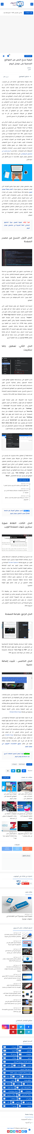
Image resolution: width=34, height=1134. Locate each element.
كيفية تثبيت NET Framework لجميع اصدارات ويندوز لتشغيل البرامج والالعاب (11, 978)
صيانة (7, 1076)
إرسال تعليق (26, 855)
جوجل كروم (26, 1076)
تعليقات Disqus (17, 848)
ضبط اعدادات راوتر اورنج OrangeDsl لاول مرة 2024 (11, 1010)
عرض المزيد (6, 777)
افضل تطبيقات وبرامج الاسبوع (17, 1061)
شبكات (10, 1058)
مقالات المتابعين (25, 1095)
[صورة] (27, 935)
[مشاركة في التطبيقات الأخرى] (8, 770)
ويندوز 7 (10, 1106)
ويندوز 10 (10, 1054)
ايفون (7, 1065)
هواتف (16, 1084)
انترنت (27, 1065)
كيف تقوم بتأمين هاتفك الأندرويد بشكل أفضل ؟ (15, 485)
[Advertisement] (17, 34)
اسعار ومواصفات (11, 1091)
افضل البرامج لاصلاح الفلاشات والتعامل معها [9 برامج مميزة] (12, 935)
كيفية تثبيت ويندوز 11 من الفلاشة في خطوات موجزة (19, 918)
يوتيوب (25, 1106)
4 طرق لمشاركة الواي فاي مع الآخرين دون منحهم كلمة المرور (13, 1002)
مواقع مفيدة (24, 1080)
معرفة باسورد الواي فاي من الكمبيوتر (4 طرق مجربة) (13, 943)
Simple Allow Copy (15, 712)
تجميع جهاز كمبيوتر (17, 1069)
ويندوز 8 (27, 1102)
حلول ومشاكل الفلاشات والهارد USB (17, 1073)
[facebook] (28, 1027)
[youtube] (13, 1027)
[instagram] (5, 1027)
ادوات (9, 1080)
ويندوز (25, 1047)
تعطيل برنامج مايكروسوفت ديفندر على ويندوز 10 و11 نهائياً (12, 960)
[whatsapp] (20, 1032)
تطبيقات (25, 1054)
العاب (16, 1076)
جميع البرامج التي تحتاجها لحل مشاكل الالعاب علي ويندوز (13, 952)
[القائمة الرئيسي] (31, 4)
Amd (7, 1084)
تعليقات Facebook (7, 848)
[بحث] (2, 4)
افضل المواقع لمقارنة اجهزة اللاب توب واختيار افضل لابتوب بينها (12, 994)
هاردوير (25, 1050)
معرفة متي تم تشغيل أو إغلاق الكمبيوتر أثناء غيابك (24, 816)
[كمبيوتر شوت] (17, 4)
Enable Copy (9, 735)
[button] (24, 770)
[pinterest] (13, 1032)
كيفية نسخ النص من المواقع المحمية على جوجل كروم (10, 796)
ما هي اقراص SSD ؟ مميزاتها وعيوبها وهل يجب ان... (12, 13)
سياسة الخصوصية (26, 1119)
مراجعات (10, 1098)
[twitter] (20, 1027)
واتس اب (25, 1098)
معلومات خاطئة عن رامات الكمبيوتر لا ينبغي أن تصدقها (9, 816)
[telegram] (28, 1032)
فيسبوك (27, 1084)
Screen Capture (13, 562)
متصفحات (26, 1091)
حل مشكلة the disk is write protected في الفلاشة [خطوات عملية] (12, 969)
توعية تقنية (28, 56)
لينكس (16, 1102)
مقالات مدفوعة (10, 1095)
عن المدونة (28, 1122)
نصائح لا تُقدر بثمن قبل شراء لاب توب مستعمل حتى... (25, 796)
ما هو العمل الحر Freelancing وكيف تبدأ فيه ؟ (10, 836)
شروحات (14, 764)
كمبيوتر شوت (10, 1128)
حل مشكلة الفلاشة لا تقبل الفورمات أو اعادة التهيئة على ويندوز (11, 986)
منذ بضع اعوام (24, 483)
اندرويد (10, 1050)
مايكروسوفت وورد (24, 1087)
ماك (7, 1102)
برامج (25, 1058)
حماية (17, 1065)
